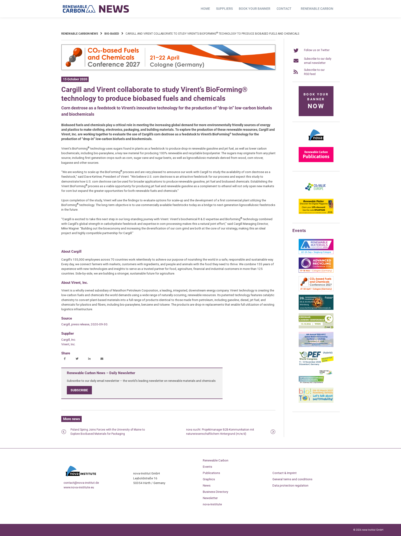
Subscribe (79, 390)
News (206, 485)
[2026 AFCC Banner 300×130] (316, 346)
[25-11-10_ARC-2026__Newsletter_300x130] (316, 271)
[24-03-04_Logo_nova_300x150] (316, 142)
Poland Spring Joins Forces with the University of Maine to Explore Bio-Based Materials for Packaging (108, 431)
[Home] (96, 9)
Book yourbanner (316, 101)
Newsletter (210, 498)
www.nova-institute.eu (79, 487)
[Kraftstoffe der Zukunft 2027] (316, 383)
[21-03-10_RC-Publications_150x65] (316, 161)
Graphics (209, 479)
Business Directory (215, 492)
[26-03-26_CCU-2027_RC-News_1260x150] (168, 69)
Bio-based (111, 33)
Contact (284, 8)
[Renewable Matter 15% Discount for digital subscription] (316, 213)
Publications (211, 473)
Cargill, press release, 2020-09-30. (84, 324)
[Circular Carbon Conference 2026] (316, 327)
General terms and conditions (292, 479)
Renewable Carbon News (79, 33)
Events (207, 466)
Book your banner (254, 8)
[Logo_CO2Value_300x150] (316, 194)
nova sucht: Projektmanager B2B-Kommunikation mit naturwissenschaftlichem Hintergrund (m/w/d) (220, 431)
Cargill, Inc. (68, 339)
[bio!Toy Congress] (316, 401)
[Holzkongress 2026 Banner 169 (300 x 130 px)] (316, 308)
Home (205, 8)
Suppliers (224, 8)
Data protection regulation (290, 485)
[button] (65, 359)
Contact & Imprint (284, 473)
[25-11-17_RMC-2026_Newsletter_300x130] (316, 253)
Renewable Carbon (317, 8)
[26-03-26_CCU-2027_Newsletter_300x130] (316, 290)
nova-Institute (212, 504)
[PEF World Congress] (316, 364)
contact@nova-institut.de (81, 482)
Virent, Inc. (68, 344)
